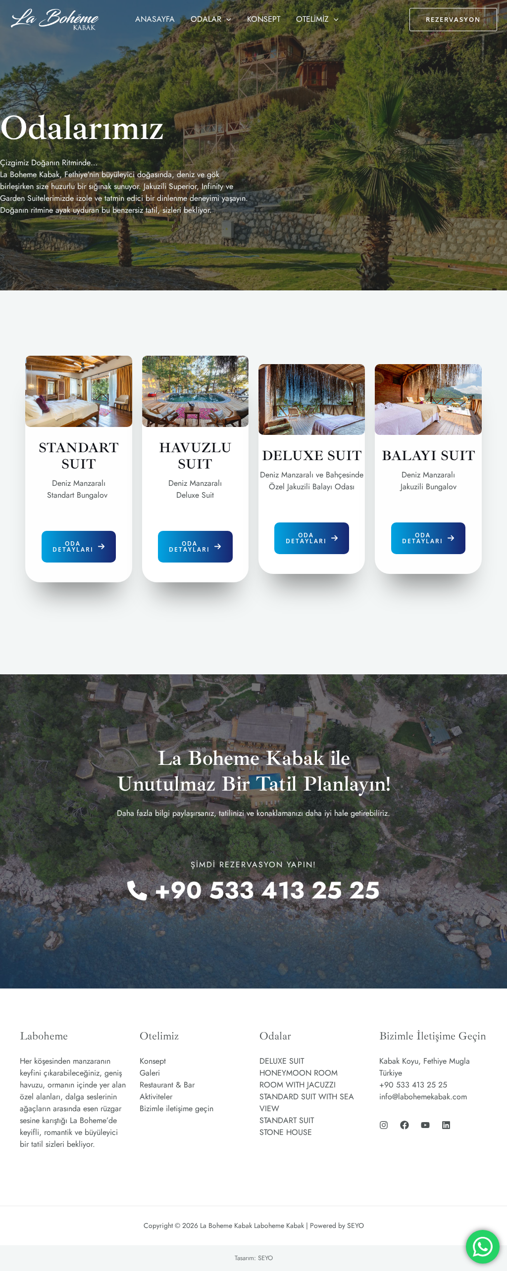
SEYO (265, 1258)
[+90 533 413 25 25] (253, 890)
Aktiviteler (156, 1096)
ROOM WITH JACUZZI (297, 1084)
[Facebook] (404, 1125)
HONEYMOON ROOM (298, 1073)
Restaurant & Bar (167, 1084)
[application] (226, 19)
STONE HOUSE (285, 1132)
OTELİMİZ (312, 19)
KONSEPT (263, 19)
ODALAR (206, 19)
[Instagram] (383, 1125)
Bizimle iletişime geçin (176, 1108)
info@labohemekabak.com (423, 1096)
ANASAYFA (155, 19)
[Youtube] (425, 1125)
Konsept (153, 1061)
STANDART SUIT (286, 1120)
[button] (79, 547)
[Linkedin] (446, 1125)
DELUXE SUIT (281, 1061)
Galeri (150, 1073)
